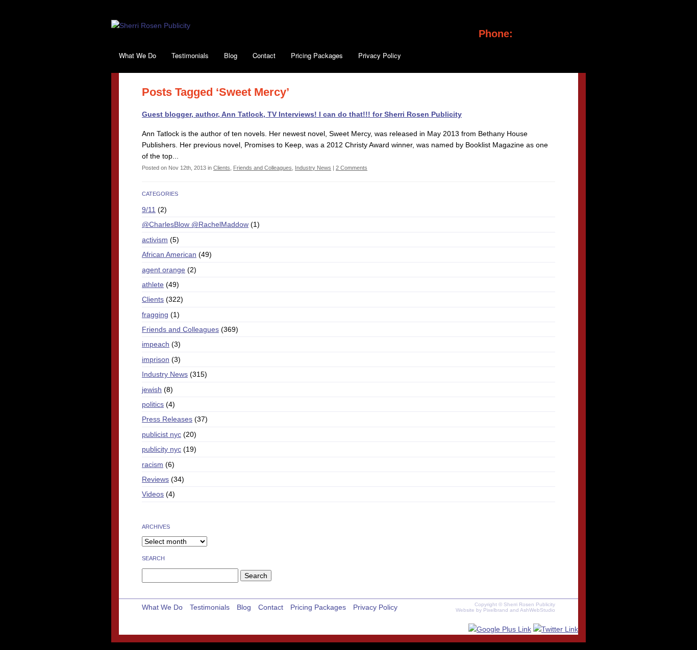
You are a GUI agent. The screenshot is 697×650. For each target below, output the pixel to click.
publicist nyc (161, 434)
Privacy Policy (379, 55)
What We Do (137, 55)
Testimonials (190, 55)
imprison (155, 359)
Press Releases (167, 419)
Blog (230, 55)
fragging (155, 314)
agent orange (163, 270)
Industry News (313, 168)
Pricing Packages (317, 55)
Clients (221, 168)
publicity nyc (161, 449)
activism (155, 240)
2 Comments (351, 168)
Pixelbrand (495, 610)
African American (169, 254)
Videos (153, 494)
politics (153, 404)
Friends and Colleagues (262, 168)
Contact (264, 55)
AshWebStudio (537, 610)
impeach (155, 344)
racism (152, 464)
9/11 (149, 209)
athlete (153, 284)
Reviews (155, 479)
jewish (152, 389)
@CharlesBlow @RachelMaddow (195, 224)
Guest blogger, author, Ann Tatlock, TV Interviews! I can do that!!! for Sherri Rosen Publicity (302, 114)
